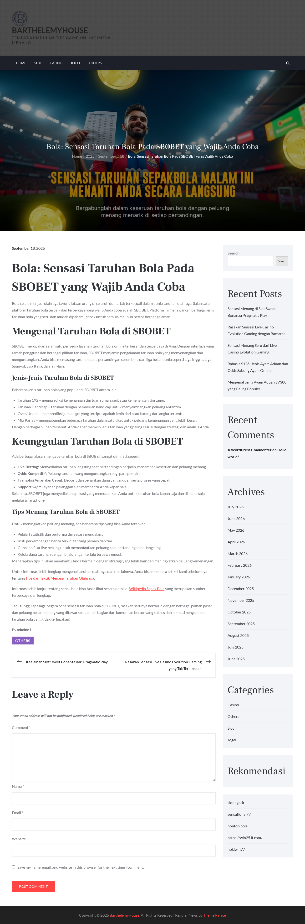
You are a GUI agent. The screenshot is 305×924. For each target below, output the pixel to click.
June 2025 (236, 658)
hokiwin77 (236, 849)
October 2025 (239, 612)
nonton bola (238, 826)
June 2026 (236, 518)
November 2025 (241, 600)
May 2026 (236, 530)
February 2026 (240, 565)
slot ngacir (236, 802)
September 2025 (241, 623)
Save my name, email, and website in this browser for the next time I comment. (80, 867)
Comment (21, 727)
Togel (76, 63)
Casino (56, 63)
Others (95, 63)
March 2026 (238, 553)
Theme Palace (214, 915)
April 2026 (236, 542)
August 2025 (238, 635)
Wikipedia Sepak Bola (146, 588)
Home (21, 63)
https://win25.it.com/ (245, 837)
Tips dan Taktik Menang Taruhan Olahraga (59, 578)
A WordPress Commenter (250, 449)
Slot (38, 63)
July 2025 (236, 647)
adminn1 (24, 629)
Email (17, 812)
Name (18, 786)
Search (233, 253)
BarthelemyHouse (50, 30)
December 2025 (241, 588)
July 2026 (236, 506)
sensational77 (239, 814)
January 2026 (239, 577)
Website (19, 838)
